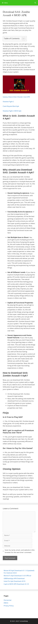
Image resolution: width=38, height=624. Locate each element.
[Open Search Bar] (35, 2)
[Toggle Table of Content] (22, 38)
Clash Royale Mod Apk (11, 106)
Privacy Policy (9, 606)
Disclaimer (8, 600)
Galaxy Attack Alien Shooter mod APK (16, 97)
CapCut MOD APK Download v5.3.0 (16, 584)
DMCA (6, 603)
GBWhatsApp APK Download (14, 578)
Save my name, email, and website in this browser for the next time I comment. (20, 551)
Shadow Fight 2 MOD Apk (12, 111)
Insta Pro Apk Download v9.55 (14, 581)
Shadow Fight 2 (8, 101)
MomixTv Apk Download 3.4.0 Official (17, 576)
